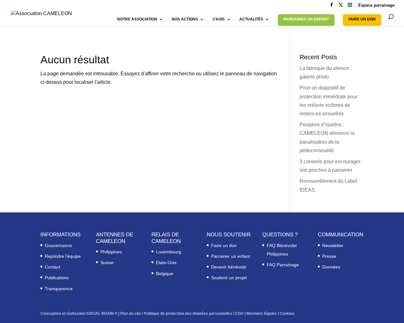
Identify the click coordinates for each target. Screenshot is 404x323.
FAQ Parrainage (283, 264)
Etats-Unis (166, 262)
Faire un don (224, 245)
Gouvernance (58, 245)
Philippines (111, 251)
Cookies (287, 313)
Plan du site (130, 313)
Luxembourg (168, 251)
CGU (239, 313)
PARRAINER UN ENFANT (306, 19)
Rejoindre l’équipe (63, 256)
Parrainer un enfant (230, 256)
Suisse (107, 262)
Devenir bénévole (228, 266)
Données (331, 266)
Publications (57, 277)
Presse (329, 256)
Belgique (164, 273)
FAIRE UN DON (362, 19)
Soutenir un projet (229, 277)
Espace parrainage (376, 5)
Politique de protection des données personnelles (188, 313)
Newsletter (332, 245)
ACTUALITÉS (251, 19)
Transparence (59, 288)
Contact (52, 266)
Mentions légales (262, 313)
